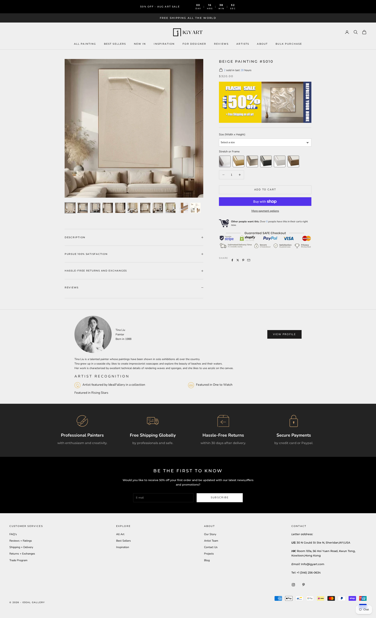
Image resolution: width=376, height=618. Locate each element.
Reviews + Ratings (20, 541)
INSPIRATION (164, 43)
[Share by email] (248, 260)
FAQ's (13, 534)
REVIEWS (221, 43)
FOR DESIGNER (194, 43)
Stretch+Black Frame (266, 161)
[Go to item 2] (82, 207)
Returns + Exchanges (22, 554)
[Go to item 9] (170, 207)
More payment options (265, 211)
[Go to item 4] (107, 207)
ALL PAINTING (85, 43)
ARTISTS (242, 43)
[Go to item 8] (157, 207)
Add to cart (265, 189)
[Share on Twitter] (237, 260)
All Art (120, 534)
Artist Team (211, 541)
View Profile (284, 334)
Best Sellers (115, 43)
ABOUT (262, 43)
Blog (207, 560)
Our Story (210, 534)
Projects (209, 554)
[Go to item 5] (120, 207)
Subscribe (220, 497)
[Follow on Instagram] (293, 585)
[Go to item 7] (145, 207)
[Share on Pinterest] (243, 260)
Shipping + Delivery (21, 547)
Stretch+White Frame (280, 161)
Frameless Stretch (225, 161)
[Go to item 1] (70, 207)
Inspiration (122, 547)
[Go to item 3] (95, 207)
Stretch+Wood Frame (293, 161)
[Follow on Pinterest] (304, 585)
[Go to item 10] (182, 207)
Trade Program (18, 560)
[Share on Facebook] (232, 260)
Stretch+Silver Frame (252, 161)
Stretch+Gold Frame (238, 161)
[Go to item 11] (195, 207)
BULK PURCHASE (289, 43)
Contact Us (211, 547)
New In (140, 43)
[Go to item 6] (132, 207)
